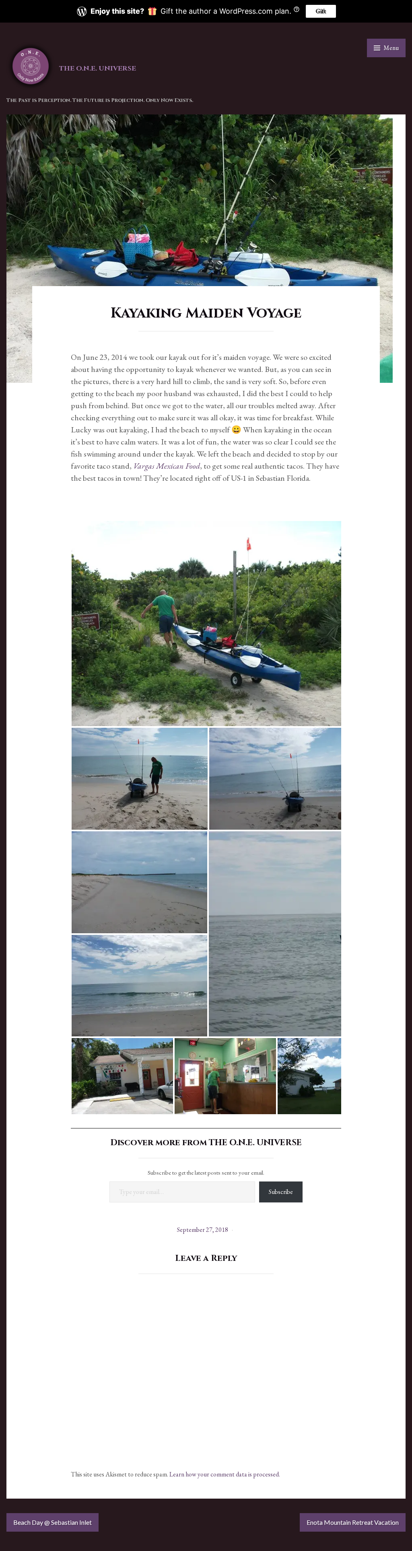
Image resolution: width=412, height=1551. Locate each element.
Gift (320, 11)
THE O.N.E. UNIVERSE (97, 68)
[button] (208, 623)
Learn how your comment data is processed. (224, 1474)
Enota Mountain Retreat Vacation (353, 1522)
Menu (391, 48)
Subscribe (281, 1192)
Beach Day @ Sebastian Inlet (52, 1522)
